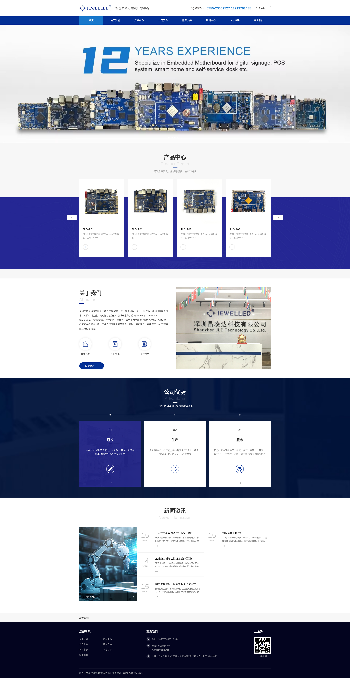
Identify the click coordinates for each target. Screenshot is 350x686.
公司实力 (83, 644)
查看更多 (89, 366)
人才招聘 (107, 649)
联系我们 (83, 655)
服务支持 (107, 644)
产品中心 (107, 639)
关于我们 (83, 639)
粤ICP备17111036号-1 (133, 673)
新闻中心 (83, 649)
